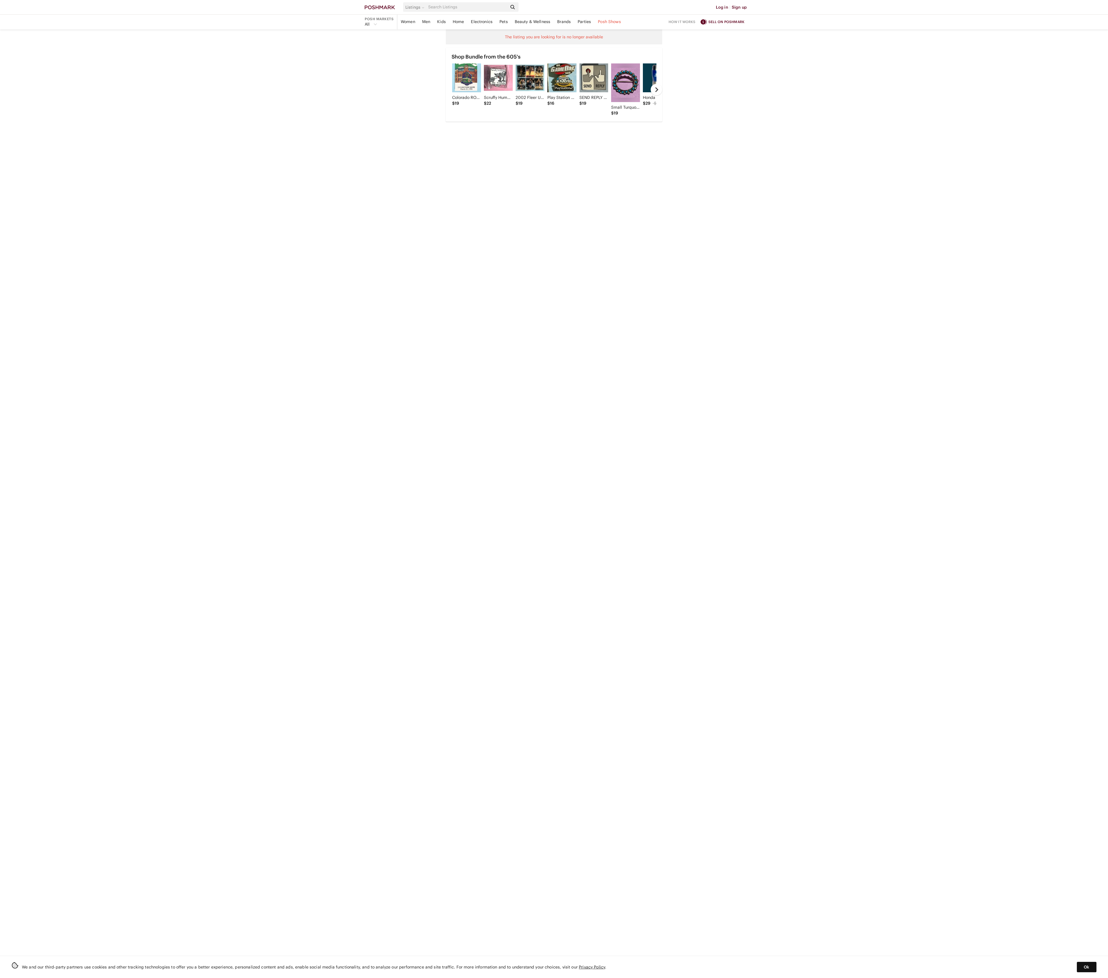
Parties (584, 21)
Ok (1086, 967)
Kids (441, 21)
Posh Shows (609, 21)
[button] (415, 7)
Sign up (739, 7)
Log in (722, 7)
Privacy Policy (592, 967)
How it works (682, 22)
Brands (564, 21)
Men (426, 21)
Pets (503, 21)
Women (408, 21)
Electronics (482, 21)
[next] (656, 89)
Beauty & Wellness (533, 21)
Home (458, 21)
